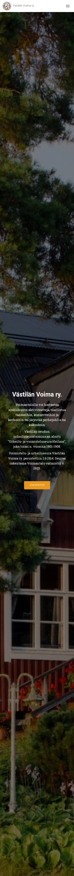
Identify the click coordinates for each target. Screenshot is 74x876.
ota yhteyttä (37, 485)
